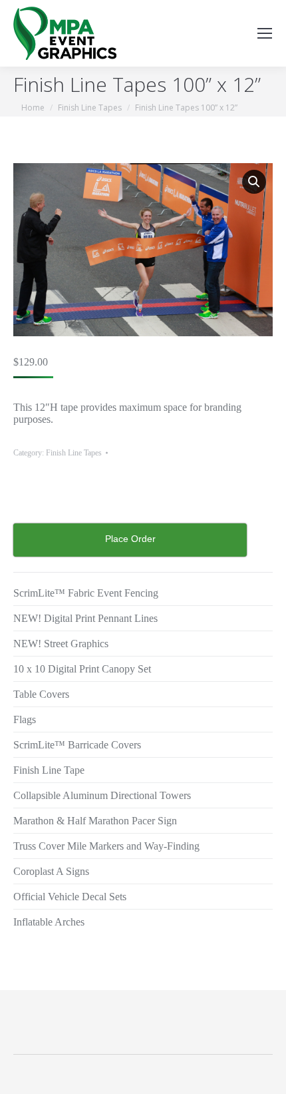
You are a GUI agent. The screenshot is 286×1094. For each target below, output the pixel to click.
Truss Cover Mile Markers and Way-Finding (106, 846)
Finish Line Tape (48, 770)
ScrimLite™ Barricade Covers (77, 744)
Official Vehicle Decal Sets (69, 896)
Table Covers (41, 694)
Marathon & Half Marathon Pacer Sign (95, 820)
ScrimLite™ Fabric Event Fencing (85, 593)
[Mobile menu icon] (265, 33)
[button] (254, 182)
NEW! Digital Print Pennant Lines (85, 618)
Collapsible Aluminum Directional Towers (102, 795)
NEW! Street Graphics (60, 643)
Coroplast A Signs (51, 871)
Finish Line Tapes (74, 452)
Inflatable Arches (48, 922)
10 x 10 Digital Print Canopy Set (82, 669)
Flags (24, 719)
